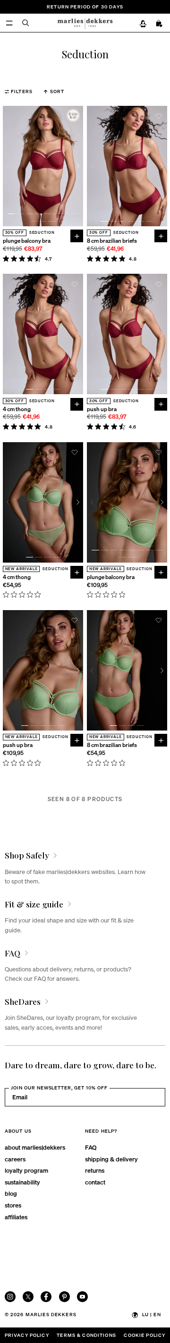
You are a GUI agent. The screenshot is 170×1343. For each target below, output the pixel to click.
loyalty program (26, 1170)
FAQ (90, 1147)
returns (94, 1170)
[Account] (143, 23)
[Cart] (159, 23)
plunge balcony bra (27, 241)
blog (11, 1193)
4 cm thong (17, 409)
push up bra (102, 409)
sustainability (22, 1182)
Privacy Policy (27, 1335)
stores (13, 1205)
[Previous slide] (8, 165)
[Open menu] (9, 23)
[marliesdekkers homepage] (85, 23)
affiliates (16, 1217)
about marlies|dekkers (35, 1147)
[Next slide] (77, 165)
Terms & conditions (86, 1335)
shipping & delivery (111, 1159)
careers (15, 1159)
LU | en (151, 1314)
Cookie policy (144, 1335)
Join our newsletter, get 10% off (59, 1087)
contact (95, 1182)
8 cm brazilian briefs (112, 241)
